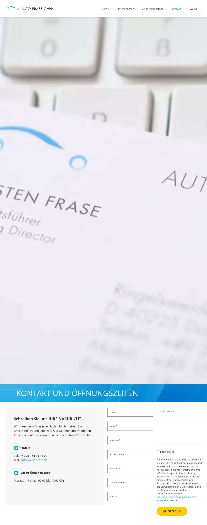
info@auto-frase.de (34, 460)
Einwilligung (167, 451)
